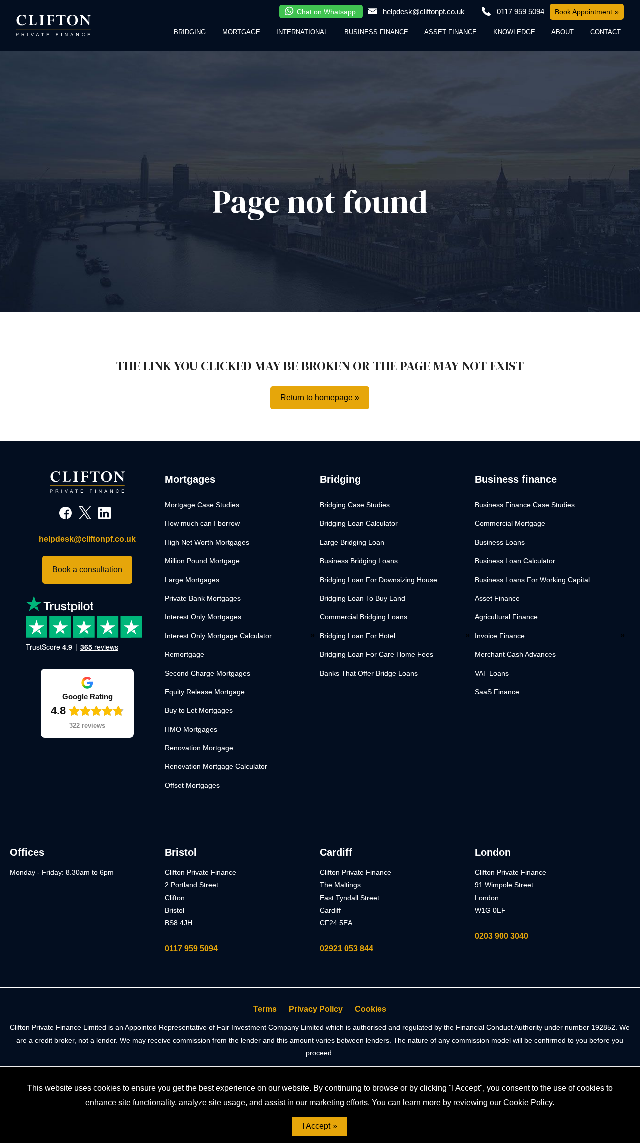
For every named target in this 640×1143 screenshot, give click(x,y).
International (302, 32)
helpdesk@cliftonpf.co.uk (424, 11)
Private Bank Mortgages (203, 598)
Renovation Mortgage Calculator (216, 766)
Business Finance (376, 32)
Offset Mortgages (192, 785)
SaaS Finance (497, 692)
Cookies (370, 1009)
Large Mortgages (192, 580)
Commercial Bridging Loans (364, 617)
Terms (265, 1009)
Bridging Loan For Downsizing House (379, 580)
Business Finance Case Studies (525, 505)
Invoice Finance (500, 636)
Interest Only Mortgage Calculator (218, 636)
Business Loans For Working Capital (532, 580)
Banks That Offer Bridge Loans (369, 673)
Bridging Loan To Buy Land (363, 598)
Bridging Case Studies (355, 505)
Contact (605, 32)
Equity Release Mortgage (205, 692)
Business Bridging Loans (359, 561)
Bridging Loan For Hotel (358, 636)
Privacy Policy (316, 1009)
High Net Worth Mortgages (207, 542)
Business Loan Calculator (515, 561)
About (563, 32)
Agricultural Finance (506, 617)
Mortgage (241, 32)
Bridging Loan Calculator (359, 523)
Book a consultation (87, 569)
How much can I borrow (202, 523)
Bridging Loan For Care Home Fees (377, 654)
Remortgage (184, 654)
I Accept (316, 1126)
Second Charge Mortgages (207, 673)
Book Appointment (583, 12)
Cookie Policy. (529, 1102)
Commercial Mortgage (510, 523)
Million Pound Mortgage (202, 561)
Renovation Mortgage (199, 748)
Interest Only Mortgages (203, 617)
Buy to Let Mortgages (199, 710)
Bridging (190, 32)
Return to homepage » (320, 397)
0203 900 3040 (501, 936)
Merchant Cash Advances (515, 654)
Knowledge (515, 32)
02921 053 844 (347, 948)
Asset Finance (450, 32)
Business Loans (500, 542)
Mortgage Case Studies (202, 505)
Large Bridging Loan (352, 542)
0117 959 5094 (191, 948)
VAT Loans (492, 673)
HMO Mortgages (191, 729)
